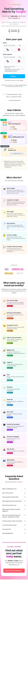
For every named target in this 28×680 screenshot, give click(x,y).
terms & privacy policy (21, 85)
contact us (20, 482)
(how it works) (7, 68)
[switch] (22, 68)
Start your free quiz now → (14, 570)
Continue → (14, 76)
